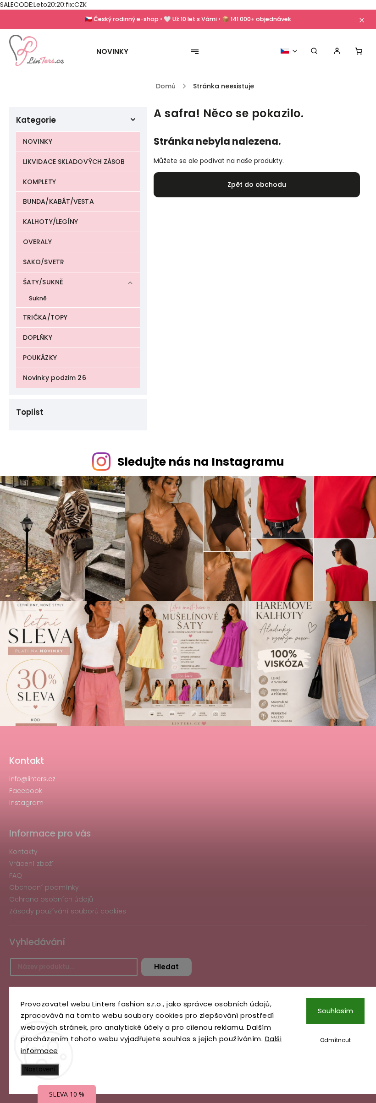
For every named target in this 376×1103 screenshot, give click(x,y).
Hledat (166, 967)
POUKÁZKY (40, 357)
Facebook (25, 790)
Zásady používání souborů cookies (67, 911)
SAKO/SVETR (43, 261)
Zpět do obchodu (256, 184)
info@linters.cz (32, 778)
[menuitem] (117, 52)
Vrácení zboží (31, 863)
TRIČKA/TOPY (45, 317)
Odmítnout (335, 1040)
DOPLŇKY (37, 337)
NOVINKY (37, 141)
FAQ (15, 875)
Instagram (26, 802)
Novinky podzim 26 (54, 377)
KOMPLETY (39, 181)
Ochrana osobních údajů (51, 899)
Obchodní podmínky (44, 887)
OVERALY (37, 241)
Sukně (38, 298)
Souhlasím (335, 1011)
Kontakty (23, 851)
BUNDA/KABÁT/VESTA (58, 201)
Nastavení (39, 1069)
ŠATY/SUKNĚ (43, 282)
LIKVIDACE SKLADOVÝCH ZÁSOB (74, 161)
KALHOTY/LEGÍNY (50, 221)
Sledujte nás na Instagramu (200, 462)
